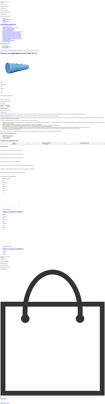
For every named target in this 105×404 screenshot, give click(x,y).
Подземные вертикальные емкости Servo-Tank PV (12, 35)
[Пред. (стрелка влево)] (0, 402)
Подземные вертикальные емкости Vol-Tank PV (11, 36)
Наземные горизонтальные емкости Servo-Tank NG (12, 33)
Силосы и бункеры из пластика (8, 40)
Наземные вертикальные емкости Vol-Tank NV (11, 32)
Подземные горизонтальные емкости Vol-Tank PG (12, 38)
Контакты (4, 22)
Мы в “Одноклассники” (7, 46)
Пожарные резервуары (7, 39)
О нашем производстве (7, 19)
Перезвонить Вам (3, 268)
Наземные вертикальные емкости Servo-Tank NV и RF (13, 31)
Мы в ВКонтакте (6, 45)
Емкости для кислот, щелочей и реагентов (10, 27)
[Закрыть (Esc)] (0, 401)
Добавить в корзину (4, 108)
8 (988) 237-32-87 (3, 112)
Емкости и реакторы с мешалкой (9, 29)
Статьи (4, 20)
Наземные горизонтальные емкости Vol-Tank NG (12, 34)
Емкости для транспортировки (8, 28)
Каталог (4, 18)
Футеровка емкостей (6, 41)
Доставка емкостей (6, 21)
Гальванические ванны (7, 26)
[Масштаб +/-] (4, 401)
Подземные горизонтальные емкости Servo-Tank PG (12, 37)
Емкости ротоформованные (8, 30)
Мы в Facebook (5, 47)
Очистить (8, 106)
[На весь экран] (3, 401)
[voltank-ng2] (16, 79)
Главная (1, 50)
